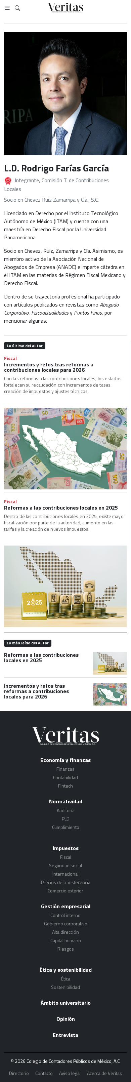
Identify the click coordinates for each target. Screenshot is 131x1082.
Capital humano (65, 940)
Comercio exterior (65, 890)
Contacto (44, 1073)
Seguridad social (65, 865)
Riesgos (65, 948)
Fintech (65, 785)
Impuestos (66, 848)
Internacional (65, 873)
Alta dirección (65, 931)
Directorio (19, 1073)
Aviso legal (70, 1073)
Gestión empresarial (65, 906)
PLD (66, 818)
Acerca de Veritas (104, 1073)
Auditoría (66, 810)
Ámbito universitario (66, 1003)
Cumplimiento (65, 827)
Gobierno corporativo (65, 923)
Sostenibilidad (65, 987)
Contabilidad (65, 777)
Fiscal (10, 358)
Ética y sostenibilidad (66, 970)
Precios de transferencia (65, 882)
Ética (65, 978)
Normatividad (65, 801)
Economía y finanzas (65, 760)
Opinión (65, 1019)
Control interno (65, 915)
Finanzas (65, 768)
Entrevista (65, 1035)
